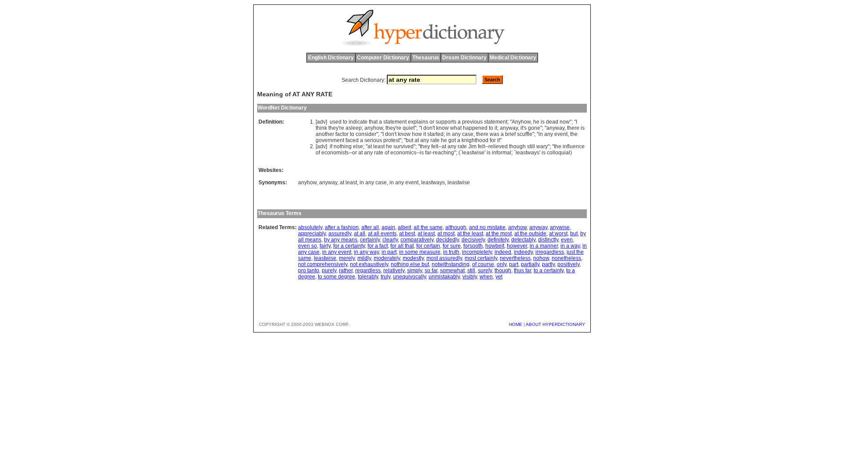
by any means (340, 240)
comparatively (416, 240)
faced (352, 140)
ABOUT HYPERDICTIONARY (555, 324)
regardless (368, 270)
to (345, 122)
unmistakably (444, 277)
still (531, 146)
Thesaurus (425, 58)
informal (501, 153)
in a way (570, 246)
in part (389, 252)
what (456, 128)
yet (498, 277)
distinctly (548, 240)
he (536, 122)
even (567, 240)
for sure (452, 246)
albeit (404, 227)
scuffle (524, 134)
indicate (358, 122)
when (486, 277)
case (467, 134)
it (496, 128)
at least (348, 182)
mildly (364, 258)
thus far (522, 270)
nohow (541, 258)
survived (403, 146)
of (318, 153)
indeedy (523, 252)
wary (542, 146)
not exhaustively (369, 264)
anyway (509, 128)
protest (391, 140)
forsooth (473, 246)
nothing (343, 146)
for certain (428, 246)
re (341, 128)
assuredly (339, 233)
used (336, 122)
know (442, 128)
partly (548, 264)
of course (483, 264)
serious (373, 140)
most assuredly (444, 258)
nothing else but (410, 264)
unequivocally (409, 277)
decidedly (447, 240)
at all (359, 233)
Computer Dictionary (383, 58)
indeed (503, 252)
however (517, 246)
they (333, 128)
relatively (393, 270)
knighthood (475, 140)
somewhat (452, 270)
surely (485, 270)
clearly (390, 240)
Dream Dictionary (464, 58)
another (325, 134)
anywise (560, 227)
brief (510, 134)
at (417, 140)
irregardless (549, 252)
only (501, 264)
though (517, 146)
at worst (558, 233)
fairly (325, 246)
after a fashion (342, 227)
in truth (451, 252)
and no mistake (487, 227)
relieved (498, 146)
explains (418, 122)
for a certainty (349, 246)
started (435, 134)
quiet (409, 128)
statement (395, 122)
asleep (354, 128)
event (561, 134)
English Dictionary (331, 58)
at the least (470, 233)
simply (414, 270)
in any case (373, 182)
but (409, 140)
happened (475, 128)
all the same (428, 227)
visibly (469, 277)
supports (446, 122)
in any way (366, 252)
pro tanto (308, 270)
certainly (370, 240)
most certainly (481, 258)
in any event (403, 182)
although (455, 227)
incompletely (477, 252)
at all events (382, 233)
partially (530, 264)
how (417, 134)
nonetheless (566, 258)
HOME (515, 324)
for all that (402, 246)
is (543, 122)
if (331, 146)
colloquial (558, 153)
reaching (443, 153)
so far (431, 270)
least (379, 146)
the (574, 134)
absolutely (310, 227)
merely (347, 258)
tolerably (368, 277)
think (321, 128)
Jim (472, 146)
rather (346, 270)
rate (435, 140)
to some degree (336, 277)
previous (472, 122)
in (448, 134)
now (565, 122)
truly (385, 277)
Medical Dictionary (513, 58)
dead (552, 122)
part (513, 264)
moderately (387, 258)
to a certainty (549, 270)
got (452, 140)
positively (568, 264)
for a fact (377, 246)
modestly (413, 258)
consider (366, 134)
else (358, 146)
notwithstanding (450, 264)
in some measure (419, 252)
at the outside (530, 233)
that (373, 122)
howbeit (494, 246)
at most (446, 233)
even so (307, 246)
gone (534, 128)
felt (434, 146)
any (456, 134)
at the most (499, 233)
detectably (523, 240)
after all (370, 227)
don (428, 128)
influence (574, 146)
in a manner (544, 246)
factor (342, 134)
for (493, 140)
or (431, 122)
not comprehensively (322, 264)
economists (335, 153)
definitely (498, 240)
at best (407, 233)
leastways (527, 153)
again (388, 227)
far (428, 153)
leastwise (473, 153)
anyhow (373, 128)
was (494, 134)
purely (329, 270)
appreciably (312, 233)
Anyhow (521, 122)
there (573, 128)
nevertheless (515, 258)
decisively (473, 240)
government (330, 140)
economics (403, 153)
